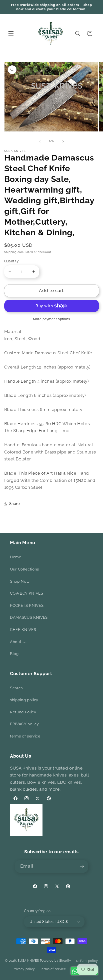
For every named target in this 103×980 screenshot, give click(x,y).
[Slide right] (63, 141)
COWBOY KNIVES (26, 593)
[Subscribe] (82, 866)
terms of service (25, 736)
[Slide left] (40, 141)
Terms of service (53, 969)
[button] (11, 33)
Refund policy (87, 961)
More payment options (51, 319)
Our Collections (24, 569)
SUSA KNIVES (28, 961)
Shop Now (20, 581)
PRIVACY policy (24, 724)
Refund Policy (23, 712)
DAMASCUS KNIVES (29, 617)
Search (16, 688)
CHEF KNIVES (23, 629)
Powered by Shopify (55, 961)
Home (16, 557)
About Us (18, 642)
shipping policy (24, 700)
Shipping (10, 252)
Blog (14, 654)
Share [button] (14, 503)
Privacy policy (24, 969)
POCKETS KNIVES (27, 605)
